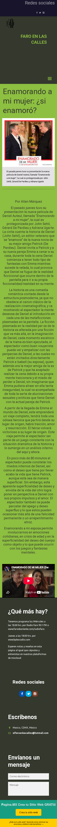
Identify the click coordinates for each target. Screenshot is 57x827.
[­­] (26, 78)
